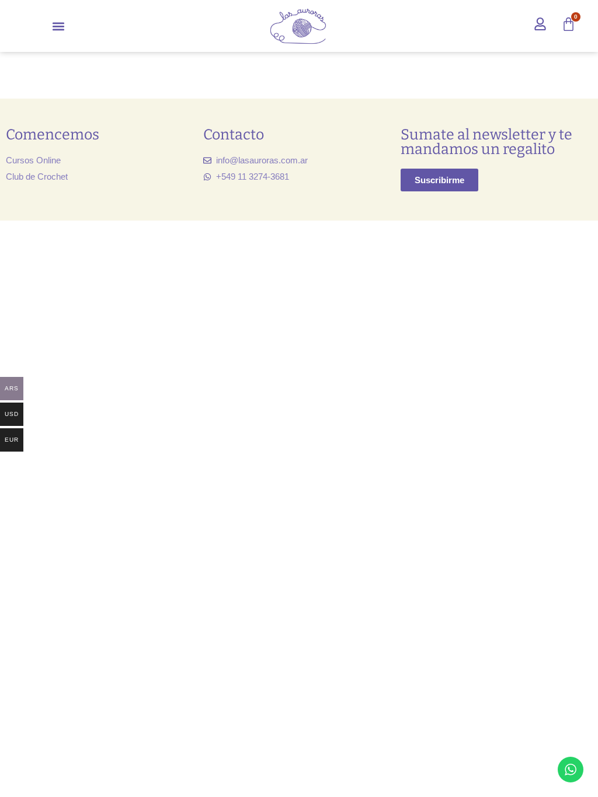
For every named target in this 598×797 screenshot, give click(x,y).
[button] (58, 26)
